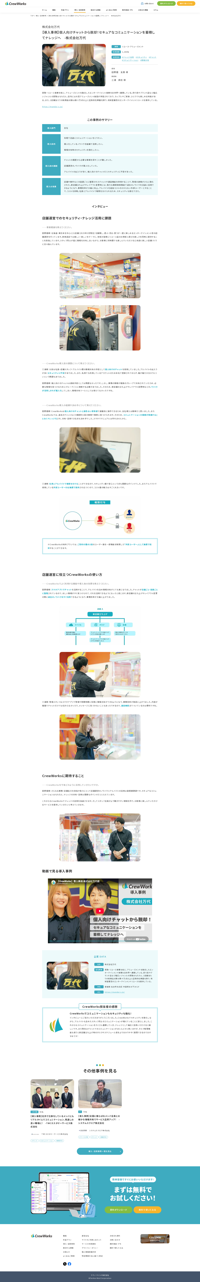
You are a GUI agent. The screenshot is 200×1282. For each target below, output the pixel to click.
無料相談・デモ (115, 1244)
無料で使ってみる (186, 3)
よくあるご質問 (69, 1256)
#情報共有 (144, 60)
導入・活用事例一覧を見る (100, 1151)
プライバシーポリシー (90, 1248)
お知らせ (66, 1252)
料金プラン (67, 1240)
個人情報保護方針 (89, 1252)
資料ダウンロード (166, 3)
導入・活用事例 (69, 1244)
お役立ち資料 (115, 1236)
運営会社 (85, 1236)
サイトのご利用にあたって (92, 1240)
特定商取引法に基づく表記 (92, 1256)
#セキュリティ (141, 57)
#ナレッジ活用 (128, 57)
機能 (65, 1236)
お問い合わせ (115, 1240)
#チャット (152, 57)
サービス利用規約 (89, 1244)
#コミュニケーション (130, 60)
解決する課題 (68, 1248)
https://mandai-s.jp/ (52, 106)
